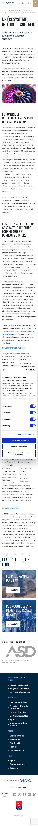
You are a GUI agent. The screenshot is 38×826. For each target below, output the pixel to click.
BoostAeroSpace (8, 136)
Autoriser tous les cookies (19, 440)
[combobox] (29, 3)
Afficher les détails (25, 434)
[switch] (33, 412)
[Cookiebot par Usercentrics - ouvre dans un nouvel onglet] (27, 370)
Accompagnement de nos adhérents (14, 11)
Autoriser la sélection (19, 447)
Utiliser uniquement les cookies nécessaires (19, 453)
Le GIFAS (5, 11)
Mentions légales (19, 816)
